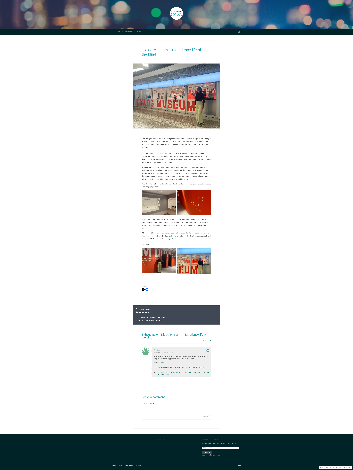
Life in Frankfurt (144, 312)
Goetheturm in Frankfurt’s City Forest (151, 317)
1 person (162, 362)
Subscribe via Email (210, 440)
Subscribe (207, 452)
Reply (207, 350)
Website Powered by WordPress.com (126, 465)
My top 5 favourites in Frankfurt (149, 320)
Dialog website (170, 239)
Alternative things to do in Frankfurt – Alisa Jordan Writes (182, 367)
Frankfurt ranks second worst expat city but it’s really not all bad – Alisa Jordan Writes (181, 373)
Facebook (161, 440)
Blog (139, 32)
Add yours (206, 341)
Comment (205, 416)
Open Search (239, 32)
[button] (159, 260)
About (117, 32)
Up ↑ (239, 465)
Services (128, 32)
